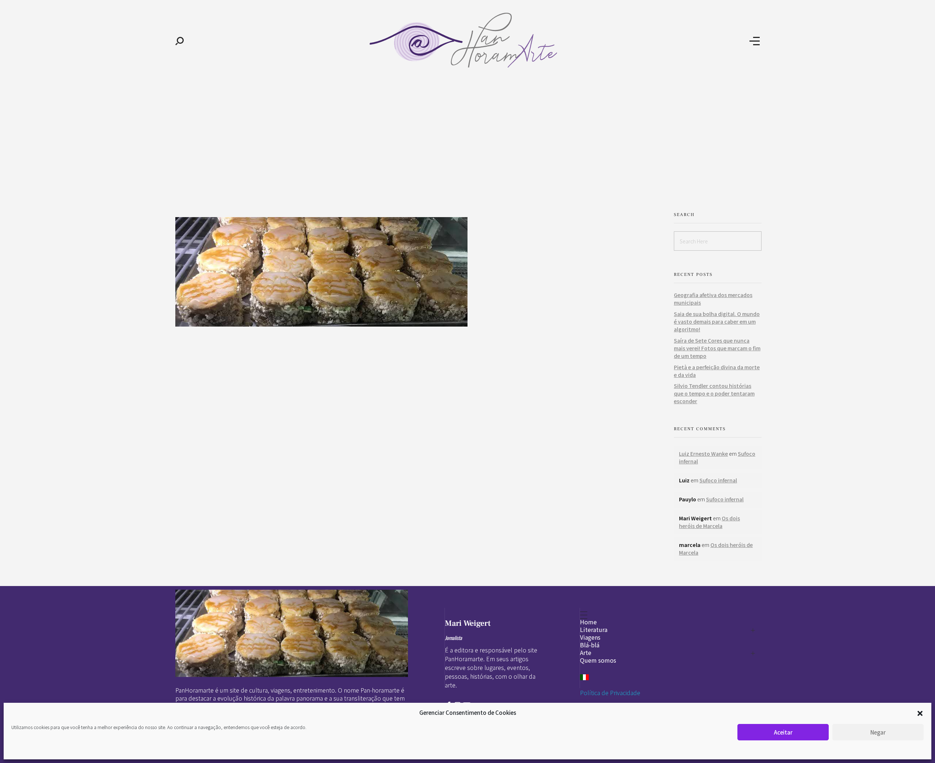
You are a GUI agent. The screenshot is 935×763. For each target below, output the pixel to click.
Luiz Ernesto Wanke (703, 453)
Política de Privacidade (610, 692)
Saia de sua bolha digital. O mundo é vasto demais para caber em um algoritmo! (717, 321)
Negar (878, 732)
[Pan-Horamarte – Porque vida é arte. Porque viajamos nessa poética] (466, 40)
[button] (920, 712)
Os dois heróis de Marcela (709, 522)
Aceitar (783, 732)
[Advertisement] (467, 138)
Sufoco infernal (718, 480)
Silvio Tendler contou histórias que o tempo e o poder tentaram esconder (714, 393)
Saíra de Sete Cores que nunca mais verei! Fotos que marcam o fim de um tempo (717, 348)
